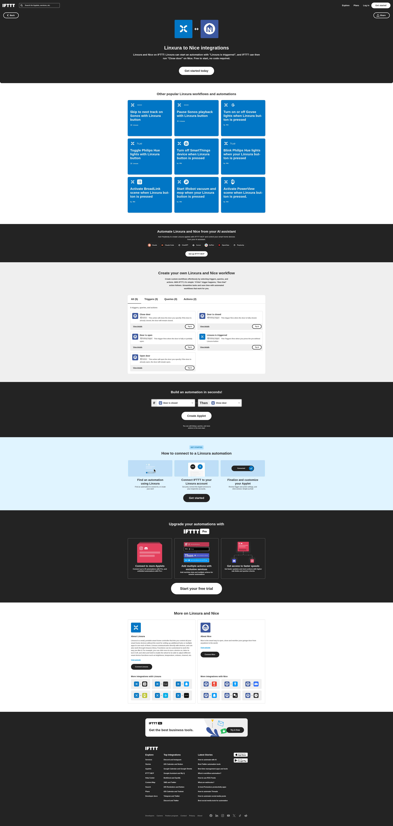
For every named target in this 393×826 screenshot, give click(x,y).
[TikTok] (240, 815)
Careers (160, 816)
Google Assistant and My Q (174, 773)
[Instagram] (222, 815)
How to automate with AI (207, 760)
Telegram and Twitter (172, 796)
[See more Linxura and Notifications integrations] (182, 684)
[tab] (134, 299)
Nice (194, 48)
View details (137, 326)
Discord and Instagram (172, 760)
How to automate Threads (208, 791)
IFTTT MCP (149, 773)
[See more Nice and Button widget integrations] (210, 684)
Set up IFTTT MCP (196, 254)
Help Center (150, 778)
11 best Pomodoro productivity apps (212, 787)
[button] (196, 498)
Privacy (192, 816)
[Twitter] (234, 815)
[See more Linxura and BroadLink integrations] (140, 684)
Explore (346, 5)
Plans (356, 5)
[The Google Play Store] (241, 760)
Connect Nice (210, 654)
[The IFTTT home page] (9, 5)
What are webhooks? (206, 782)
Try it (190, 326)
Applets (148, 769)
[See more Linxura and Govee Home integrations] (161, 695)
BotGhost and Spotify (172, 778)
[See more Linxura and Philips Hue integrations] (161, 684)
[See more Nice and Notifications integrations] (210, 695)
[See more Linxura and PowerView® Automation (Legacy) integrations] (140, 695)
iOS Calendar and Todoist (174, 791)
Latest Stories (205, 755)
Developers (149, 816)
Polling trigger (214, 317)
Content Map (150, 782)
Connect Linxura (141, 667)
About (199, 816)
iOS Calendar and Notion (173, 764)
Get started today (196, 70)
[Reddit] (246, 815)
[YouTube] (228, 815)
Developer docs (151, 796)
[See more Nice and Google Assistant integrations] (231, 695)
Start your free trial (196, 588)
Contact (184, 816)
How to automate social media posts (212, 796)
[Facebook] (211, 815)
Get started (380, 5)
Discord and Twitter (171, 800)
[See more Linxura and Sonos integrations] (182, 695)
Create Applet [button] (196, 415)
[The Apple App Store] (241, 755)
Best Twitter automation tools (209, 764)
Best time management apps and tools (213, 769)
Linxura (173, 48)
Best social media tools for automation (213, 800)
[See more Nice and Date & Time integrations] (252, 695)
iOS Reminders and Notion (174, 787)
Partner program (171, 816)
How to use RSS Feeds (207, 778)
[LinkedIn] (217, 815)
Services (148, 760)
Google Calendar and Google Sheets (178, 769)
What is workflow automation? (209, 773)
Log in (366, 5)
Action (144, 317)
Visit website (136, 660)
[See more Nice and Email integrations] (252, 684)
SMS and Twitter (170, 782)
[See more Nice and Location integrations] (231, 684)
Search (148, 787)
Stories (148, 764)
